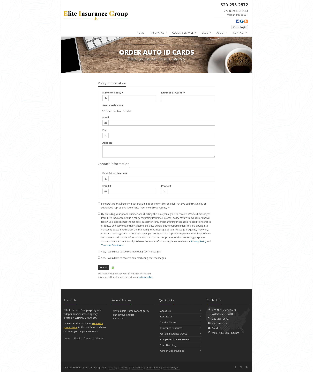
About (222, 32)
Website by (171, 367)
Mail (129, 111)
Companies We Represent (175, 339)
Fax (119, 111)
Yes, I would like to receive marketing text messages (131, 251)
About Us (165, 310)
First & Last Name (114, 173)
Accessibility (153, 367)
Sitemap (99, 338)
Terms (124, 367)
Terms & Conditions (112, 245)
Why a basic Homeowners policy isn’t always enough (131, 314)
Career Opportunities (172, 350)
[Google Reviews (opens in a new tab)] (242, 21)
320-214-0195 (220, 323)
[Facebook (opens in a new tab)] (237, 21)
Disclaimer (137, 367)
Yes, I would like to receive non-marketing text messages (133, 257)
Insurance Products (171, 327)
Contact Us (166, 316)
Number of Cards (173, 92)
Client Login (239, 27)
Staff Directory (168, 345)
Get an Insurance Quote (173, 333)
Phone (166, 185)
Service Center (168, 322)
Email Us (217, 328)
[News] (246, 21)
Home (140, 32)
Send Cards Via (112, 105)
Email (109, 111)
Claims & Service (184, 32)
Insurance (159, 32)
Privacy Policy (198, 241)
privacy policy (145, 277)
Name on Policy (113, 92)
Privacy (113, 367)
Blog (206, 32)
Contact (240, 32)
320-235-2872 (220, 318)
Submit (103, 267)
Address (107, 142)
